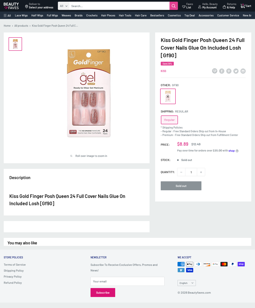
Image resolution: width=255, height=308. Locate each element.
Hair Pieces (108, 15)
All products (21, 25)
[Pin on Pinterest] (228, 71)
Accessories (206, 15)
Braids (79, 15)
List (188, 7)
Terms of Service (15, 264)
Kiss (163, 71)
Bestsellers (157, 15)
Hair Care (141, 15)
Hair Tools (125, 15)
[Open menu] (7, 15)
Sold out (181, 186)
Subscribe (103, 292)
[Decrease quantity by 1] (181, 172)
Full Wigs (52, 15)
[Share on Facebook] (221, 71)
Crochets (91, 15)
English (183, 282)
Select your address (41, 7)
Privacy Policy (13, 276)
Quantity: (168, 172)
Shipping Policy (14, 270)
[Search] (174, 6)
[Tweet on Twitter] (236, 71)
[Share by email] (243, 71)
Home (7, 25)
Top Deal (189, 15)
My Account (209, 7)
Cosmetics (174, 15)
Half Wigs (37, 15)
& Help (231, 7)
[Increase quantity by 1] (201, 172)
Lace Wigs (21, 15)
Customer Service (228, 15)
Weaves (66, 15)
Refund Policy (13, 282)
